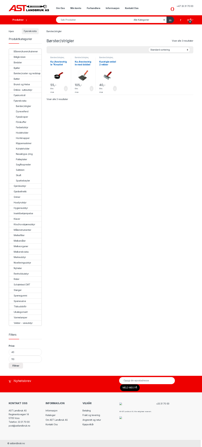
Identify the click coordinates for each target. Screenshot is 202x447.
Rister (16, 279)
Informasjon (112, 8)
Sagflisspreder (23, 164)
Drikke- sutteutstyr (23, 90)
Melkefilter (19, 235)
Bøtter (17, 78)
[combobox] (94, 20)
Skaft (18, 175)
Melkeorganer (21, 246)
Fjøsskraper (22, 116)
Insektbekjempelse (23, 213)
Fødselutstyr (22, 127)
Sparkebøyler (23, 180)
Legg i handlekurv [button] (62, 88)
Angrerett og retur (92, 419)
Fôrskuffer (21, 122)
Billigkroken (20, 57)
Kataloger (51, 415)
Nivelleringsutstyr (22, 262)
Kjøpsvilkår (88, 424)
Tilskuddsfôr (20, 306)
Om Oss (60, 8)
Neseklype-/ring (24, 154)
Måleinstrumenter (22, 230)
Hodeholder (22, 132)
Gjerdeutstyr (20, 186)
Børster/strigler (57, 57)
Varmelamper (20, 317)
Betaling (87, 410)
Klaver (17, 219)
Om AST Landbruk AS (57, 419)
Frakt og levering (91, 415)
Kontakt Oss (132, 8)
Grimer (17, 197)
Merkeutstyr (20, 257)
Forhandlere (93, 8)
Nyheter (18, 268)
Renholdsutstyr (21, 273)
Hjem (11, 31)
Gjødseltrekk (20, 191)
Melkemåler (20, 240)
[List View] (60, 50)
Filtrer (15, 365)
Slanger (18, 290)
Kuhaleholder (23, 148)
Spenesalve (20, 301)
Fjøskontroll (19, 95)
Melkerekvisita (21, 251)
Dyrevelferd (22, 111)
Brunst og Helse (22, 84)
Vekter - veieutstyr (23, 323)
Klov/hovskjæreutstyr (24, 224)
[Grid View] (51, 50)
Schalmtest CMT (22, 284)
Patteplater (21, 159)
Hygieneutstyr (21, 208)
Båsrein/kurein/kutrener (26, 51)
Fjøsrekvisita (30, 31)
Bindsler (18, 62)
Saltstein (20, 170)
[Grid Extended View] (55, 50)
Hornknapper (23, 138)
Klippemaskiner (24, 143)
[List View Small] (64, 50)
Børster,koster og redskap (27, 73)
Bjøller (17, 68)
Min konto (75, 8)
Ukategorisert (21, 312)
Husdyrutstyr (20, 202)
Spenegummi (20, 295)
